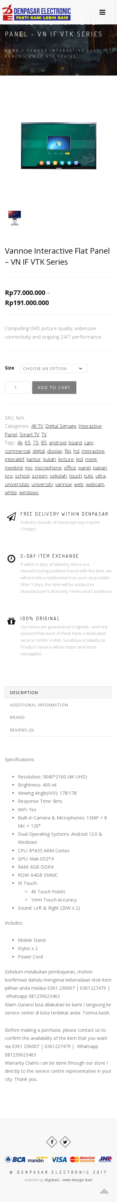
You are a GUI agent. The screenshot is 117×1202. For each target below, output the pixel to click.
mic (28, 467)
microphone (48, 467)
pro (9, 475)
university (42, 484)
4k (19, 442)
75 (36, 442)
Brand (17, 717)
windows (29, 492)
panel (84, 467)
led (79, 459)
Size (9, 368)
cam (88, 442)
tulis (88, 475)
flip (68, 451)
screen (39, 475)
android (57, 442)
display (54, 451)
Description (24, 692)
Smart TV (29, 434)
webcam (95, 484)
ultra (101, 475)
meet (91, 459)
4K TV (37, 426)
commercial (17, 451)
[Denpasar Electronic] (21, 12)
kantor (34, 459)
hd (76, 451)
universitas (17, 484)
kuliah (49, 459)
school (22, 475)
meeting (14, 467)
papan (100, 467)
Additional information (39, 705)
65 (28, 442)
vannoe (63, 484)
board (75, 442)
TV (44, 434)
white (11, 492)
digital (38, 451)
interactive (93, 451)
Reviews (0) (22, 730)
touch (75, 475)
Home (12, 50)
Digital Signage (61, 426)
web (79, 484)
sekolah (58, 475)
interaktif (14, 459)
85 (44, 442)
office (70, 467)
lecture (66, 459)
